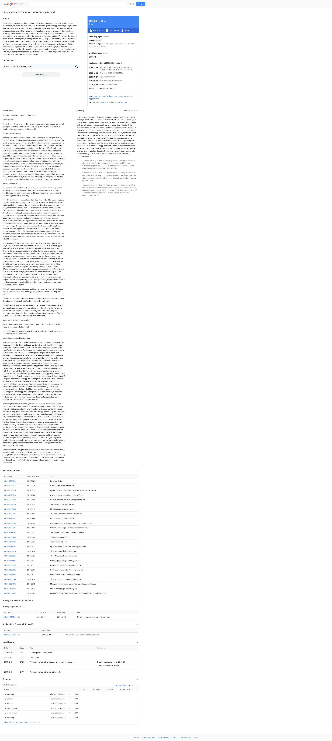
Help (196, 737)
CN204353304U (10, 532)
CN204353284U (10, 575)
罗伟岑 (98, 40)
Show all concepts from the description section (22, 722)
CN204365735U (10, 593)
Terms (175, 737)
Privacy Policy (186, 737)
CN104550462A (10, 481)
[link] (9, 694)
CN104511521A (10, 504)
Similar (126, 30)
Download (122, 685)
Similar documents (110, 96)
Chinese (106, 37)
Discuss (124, 102)
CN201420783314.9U (12, 617)
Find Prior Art (114, 30)
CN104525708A (10, 528)
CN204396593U (10, 509)
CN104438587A (10, 500)
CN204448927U (10, 518)
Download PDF (98, 30)
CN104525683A (10, 514)
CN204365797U (10, 584)
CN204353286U (10, 561)
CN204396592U (10, 570)
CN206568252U (10, 495)
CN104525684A (10, 579)
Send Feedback (148, 737)
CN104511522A (10, 490)
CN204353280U (10, 556)
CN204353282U (10, 542)
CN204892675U (10, 523)
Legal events (97, 96)
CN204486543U (10, 537)
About (136, 737)
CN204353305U (10, 547)
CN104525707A (10, 551)
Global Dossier (114, 102)
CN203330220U (10, 565)
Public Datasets (163, 737)
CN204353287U (10, 589)
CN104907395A (10, 486)
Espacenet (104, 102)
